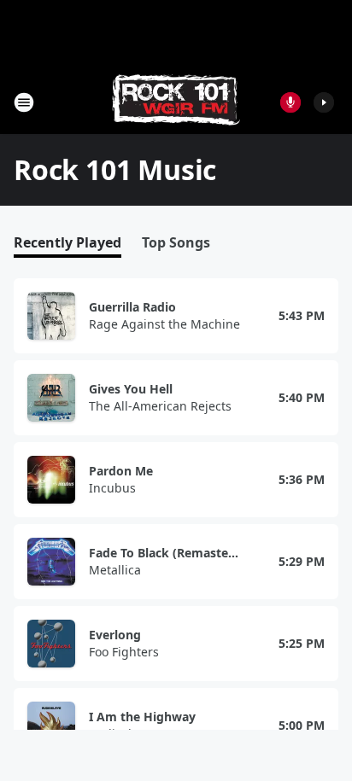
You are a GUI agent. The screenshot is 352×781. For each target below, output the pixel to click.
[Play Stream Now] (324, 102)
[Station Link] (176, 102)
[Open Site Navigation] (24, 102)
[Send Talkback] (290, 102)
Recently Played (67, 243)
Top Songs (176, 243)
